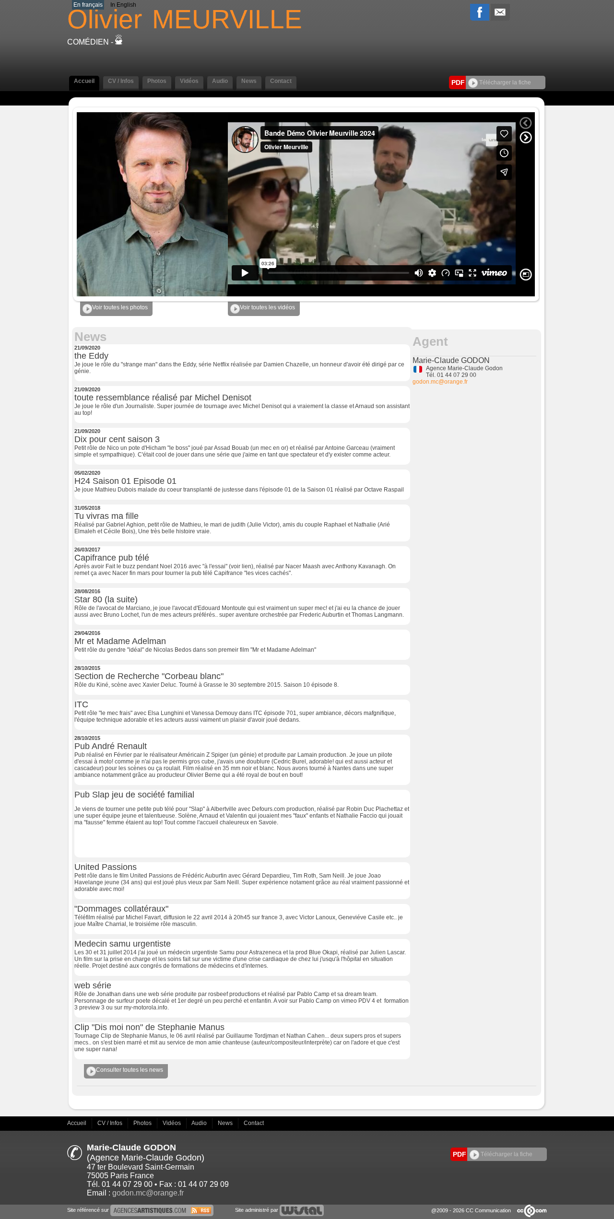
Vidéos (172, 1123)
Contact (254, 1123)
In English (123, 4)
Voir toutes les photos (120, 307)
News (226, 1123)
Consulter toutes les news (129, 1070)
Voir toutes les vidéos (267, 307)
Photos (143, 1123)
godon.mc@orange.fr (440, 381)
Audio (199, 1123)
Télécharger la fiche (504, 82)
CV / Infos (110, 1123)
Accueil (77, 1123)
